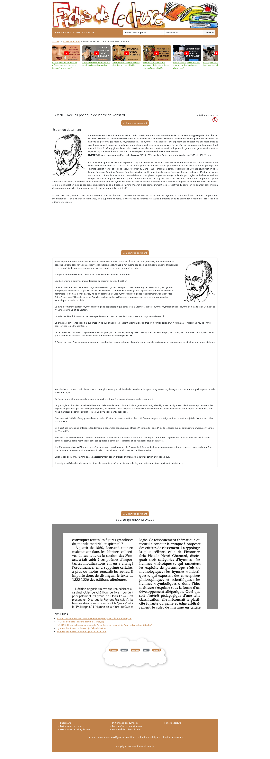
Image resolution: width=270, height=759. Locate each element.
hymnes (113, 650)
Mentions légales (113, 737)
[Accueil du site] (135, 13)
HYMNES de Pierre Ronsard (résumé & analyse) (80, 621)
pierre (146, 650)
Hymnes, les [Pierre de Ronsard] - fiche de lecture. (81, 631)
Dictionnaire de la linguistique (75, 729)
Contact (99, 737)
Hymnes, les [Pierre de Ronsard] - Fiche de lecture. (82, 628)
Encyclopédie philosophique (126, 729)
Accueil (55, 41)
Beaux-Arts (65, 722)
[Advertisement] (135, 91)
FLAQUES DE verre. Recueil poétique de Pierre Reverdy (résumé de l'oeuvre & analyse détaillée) (104, 624)
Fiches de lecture (71, 41)
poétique (135, 650)
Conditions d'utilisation (136, 737)
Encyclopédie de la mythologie (127, 726)
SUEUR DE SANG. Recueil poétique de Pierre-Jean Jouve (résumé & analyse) (94, 618)
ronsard (156, 650)
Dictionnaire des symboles (125, 722)
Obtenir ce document (136, 122)
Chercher (209, 32)
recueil (124, 650)
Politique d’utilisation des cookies (166, 737)
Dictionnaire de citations (72, 726)
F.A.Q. (90, 737)
